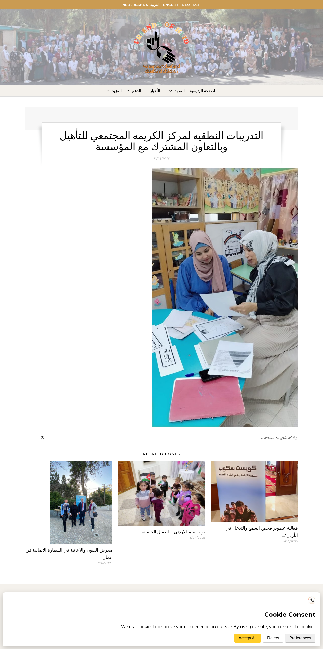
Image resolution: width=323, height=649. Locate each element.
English (171, 5)
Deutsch (191, 5)
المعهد (180, 90)
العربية (154, 5)
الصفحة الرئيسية (203, 90)
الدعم (136, 90)
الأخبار (155, 90)
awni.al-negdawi (276, 437)
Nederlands (135, 5)
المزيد (117, 90)
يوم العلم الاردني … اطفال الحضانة (173, 532)
